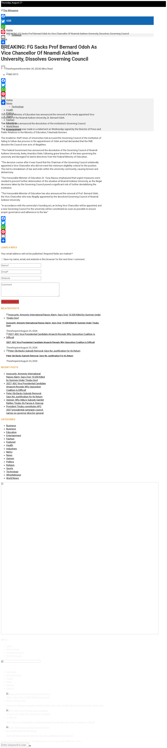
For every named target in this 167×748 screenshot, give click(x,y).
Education (11, 432)
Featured (10, 442)
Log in (9, 646)
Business (11, 425)
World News (12, 83)
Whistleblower (13, 475)
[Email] (51, 98)
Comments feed (14, 652)
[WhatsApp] (51, 89)
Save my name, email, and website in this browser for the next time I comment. (44, 259)
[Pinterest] (51, 94)
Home (8, 20)
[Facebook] (51, 80)
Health (9, 41)
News (9, 103)
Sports (9, 468)
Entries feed (12, 649)
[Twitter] (51, 85)
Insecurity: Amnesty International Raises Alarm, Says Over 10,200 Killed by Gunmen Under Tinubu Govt (25, 377)
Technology (17, 106)
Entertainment (13, 91)
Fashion (10, 119)
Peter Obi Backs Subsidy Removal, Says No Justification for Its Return (39, 356)
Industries (11, 448)
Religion (10, 465)
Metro (9, 452)
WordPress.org (14, 655)
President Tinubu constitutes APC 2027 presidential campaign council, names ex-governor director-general (25, 409)
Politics (10, 461)
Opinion (10, 458)
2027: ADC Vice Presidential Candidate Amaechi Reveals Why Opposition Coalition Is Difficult (50, 342)
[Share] (51, 102)
